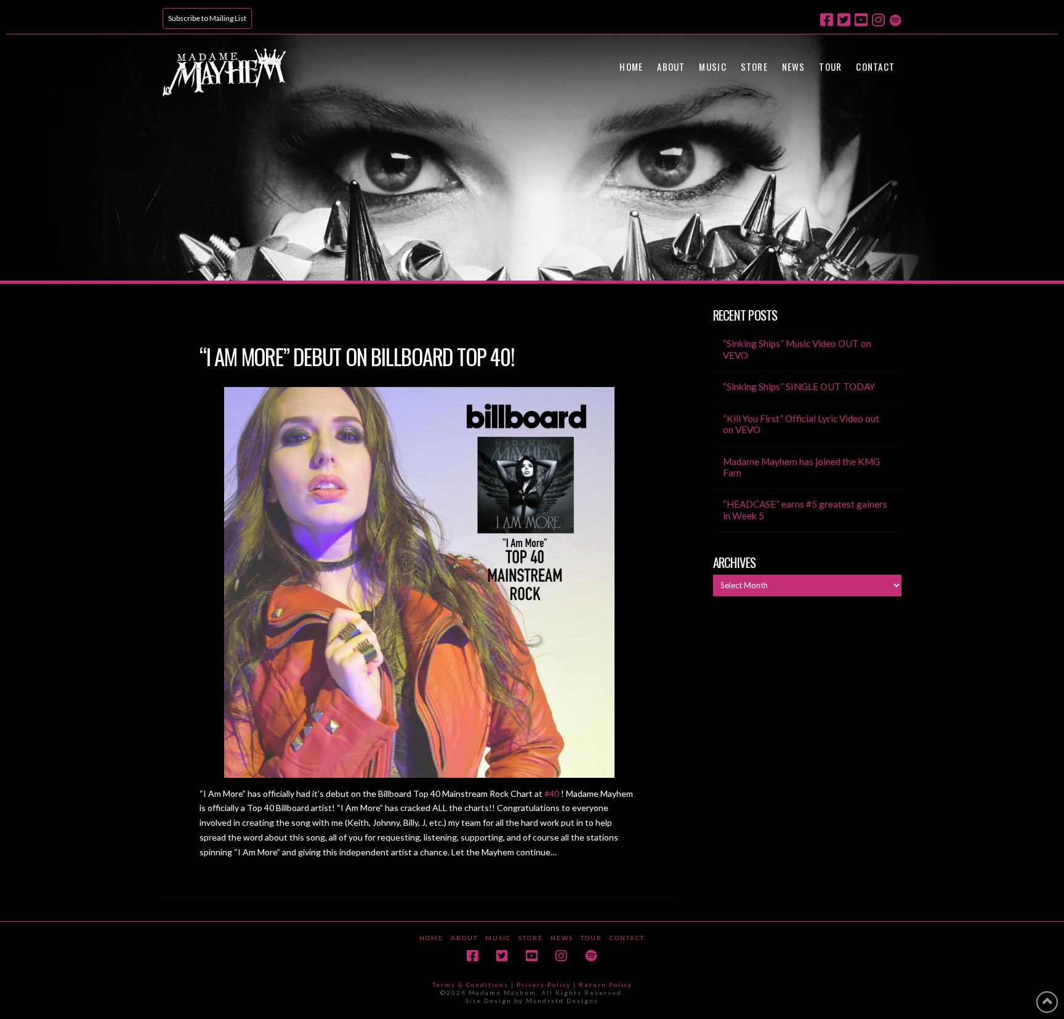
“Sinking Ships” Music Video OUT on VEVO (797, 349)
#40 (551, 793)
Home (431, 937)
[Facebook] (826, 19)
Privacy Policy (544, 984)
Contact (627, 937)
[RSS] (895, 19)
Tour (591, 937)
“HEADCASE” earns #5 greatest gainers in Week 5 (805, 509)
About (464, 937)
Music (498, 937)
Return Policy (605, 984)
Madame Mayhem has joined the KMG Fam (801, 467)
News (561, 937)
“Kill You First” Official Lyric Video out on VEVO (801, 424)
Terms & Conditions (470, 984)
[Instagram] (878, 19)
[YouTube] (861, 19)
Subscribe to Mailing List (207, 18)
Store (530, 937)
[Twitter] (843, 19)
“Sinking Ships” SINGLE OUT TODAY (799, 386)
